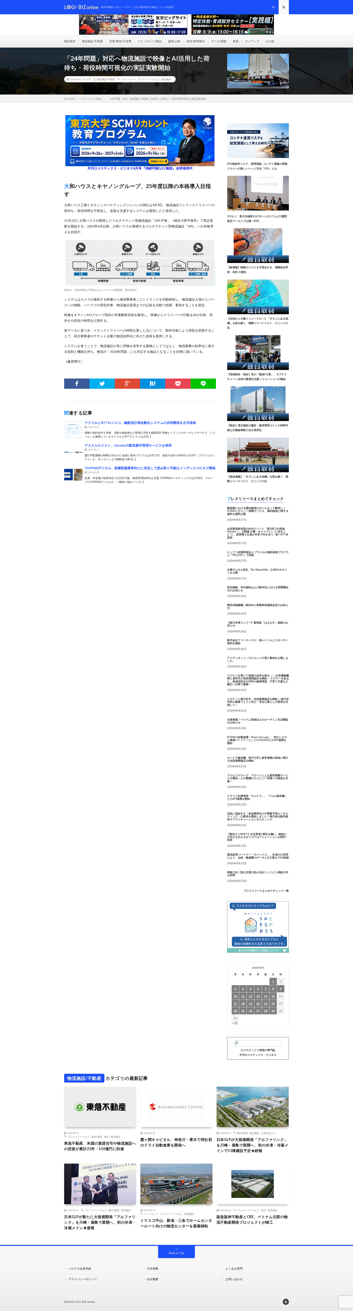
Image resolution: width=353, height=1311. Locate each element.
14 (265, 996)
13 (258, 996)
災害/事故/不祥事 (120, 41)
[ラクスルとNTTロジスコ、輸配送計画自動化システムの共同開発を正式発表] (73, 429)
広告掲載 (152, 1268)
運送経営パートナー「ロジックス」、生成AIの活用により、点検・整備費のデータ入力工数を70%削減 (258, 856)
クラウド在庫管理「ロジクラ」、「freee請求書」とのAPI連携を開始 (257, 797)
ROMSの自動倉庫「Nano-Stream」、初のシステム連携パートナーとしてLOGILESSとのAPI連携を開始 (257, 740)
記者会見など (268, 1133)
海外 (106, 1136)
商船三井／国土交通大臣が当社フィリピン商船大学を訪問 (257, 874)
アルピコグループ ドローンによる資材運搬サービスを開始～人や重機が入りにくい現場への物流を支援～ (257, 778)
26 (250, 1010)
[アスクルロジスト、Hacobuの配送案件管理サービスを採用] (73, 452)
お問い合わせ (234, 1279)
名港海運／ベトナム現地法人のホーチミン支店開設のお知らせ (257, 721)
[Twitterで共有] (102, 384)
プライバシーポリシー (82, 1279)
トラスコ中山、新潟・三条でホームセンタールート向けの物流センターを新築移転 (176, 1223)
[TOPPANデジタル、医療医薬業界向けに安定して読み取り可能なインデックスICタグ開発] (73, 475)
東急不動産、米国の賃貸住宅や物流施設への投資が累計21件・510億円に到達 (100, 1146)
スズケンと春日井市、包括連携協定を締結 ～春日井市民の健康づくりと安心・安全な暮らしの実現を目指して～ (258, 701)
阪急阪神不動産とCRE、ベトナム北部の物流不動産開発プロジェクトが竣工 (252, 1219)
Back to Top (176, 1253)
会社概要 (152, 1279)
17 (235, 1003)
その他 (270, 41)
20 (258, 1003)
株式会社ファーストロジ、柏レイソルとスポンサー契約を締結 (257, 641)
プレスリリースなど (148, 79)
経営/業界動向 (196, 41)
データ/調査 (219, 41)
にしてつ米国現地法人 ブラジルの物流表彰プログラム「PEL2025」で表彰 (258, 553)
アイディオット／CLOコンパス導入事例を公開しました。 (257, 659)
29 (273, 1010)
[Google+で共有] (127, 384)
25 (243, 1010)
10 (235, 996)
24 (235, 1010)
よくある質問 (234, 1268)
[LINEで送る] (203, 384)
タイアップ (252, 41)
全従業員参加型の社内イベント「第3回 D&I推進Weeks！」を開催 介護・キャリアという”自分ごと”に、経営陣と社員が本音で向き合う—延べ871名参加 (257, 533)
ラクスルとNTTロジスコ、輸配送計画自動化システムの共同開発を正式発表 (140, 422)
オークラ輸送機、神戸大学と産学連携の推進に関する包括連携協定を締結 (257, 759)
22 (273, 1003)
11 (243, 996)
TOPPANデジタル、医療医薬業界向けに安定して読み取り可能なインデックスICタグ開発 (150, 468)
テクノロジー (128, 79)
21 (265, 1003)
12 (250, 996)
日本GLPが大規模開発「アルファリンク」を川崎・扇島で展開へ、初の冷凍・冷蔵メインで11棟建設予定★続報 (252, 1145)
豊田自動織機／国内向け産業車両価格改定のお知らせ (257, 606)
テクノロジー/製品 (150, 41)
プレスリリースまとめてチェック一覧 (266, 890)
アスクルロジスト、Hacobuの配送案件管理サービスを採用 (128, 445)
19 (250, 1003)
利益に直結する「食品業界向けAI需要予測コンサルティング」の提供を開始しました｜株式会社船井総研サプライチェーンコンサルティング (257, 816)
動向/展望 (97, 1136)
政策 (236, 41)
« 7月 (234, 1023)
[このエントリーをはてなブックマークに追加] (152, 384)
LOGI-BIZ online (84, 1301)
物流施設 (166, 79)
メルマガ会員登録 (79, 1268)
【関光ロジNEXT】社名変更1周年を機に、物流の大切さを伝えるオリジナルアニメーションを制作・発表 (257, 837)
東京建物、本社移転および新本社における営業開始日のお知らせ (257, 589)
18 (243, 1003)
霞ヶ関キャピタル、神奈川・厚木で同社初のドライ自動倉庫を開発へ (176, 1142)
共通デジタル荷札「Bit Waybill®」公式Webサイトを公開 (257, 571)
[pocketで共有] (178, 384)
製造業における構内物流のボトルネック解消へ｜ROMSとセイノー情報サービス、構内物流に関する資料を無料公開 (257, 511)
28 (265, 1010)
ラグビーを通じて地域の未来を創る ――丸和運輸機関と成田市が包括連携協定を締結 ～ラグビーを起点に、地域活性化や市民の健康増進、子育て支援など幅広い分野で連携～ (258, 680)
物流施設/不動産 (92, 41)
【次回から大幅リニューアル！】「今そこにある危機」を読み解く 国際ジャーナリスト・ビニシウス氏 (257, 323)
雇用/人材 (174, 41)
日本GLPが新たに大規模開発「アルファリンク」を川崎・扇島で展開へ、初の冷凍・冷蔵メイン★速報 (100, 1222)
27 (258, 1010)
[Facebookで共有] (76, 384)
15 (273, 996)
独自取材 (70, 41)
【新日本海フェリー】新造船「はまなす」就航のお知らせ (257, 624)
